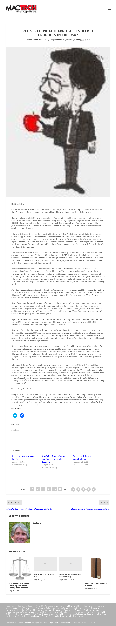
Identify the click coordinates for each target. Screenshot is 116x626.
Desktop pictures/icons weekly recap (70, 575)
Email (68, 622)
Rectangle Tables (101, 606)
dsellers (38, 39)
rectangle (60, 610)
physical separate (76, 616)
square (51, 612)
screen (31, 612)
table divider (101, 612)
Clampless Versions (79, 608)
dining (89, 610)
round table (34, 616)
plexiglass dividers (40, 614)
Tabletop (43, 612)
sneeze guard (89, 612)
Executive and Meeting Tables (18, 610)
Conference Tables (64, 606)
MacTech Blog (60, 39)
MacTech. (27, 622)
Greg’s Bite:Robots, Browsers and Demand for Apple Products (54, 459)
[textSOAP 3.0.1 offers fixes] (45, 564)
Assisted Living (46, 608)
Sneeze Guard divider (74, 614)
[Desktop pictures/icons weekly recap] (70, 564)
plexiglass (64, 612)
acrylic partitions (22, 616)
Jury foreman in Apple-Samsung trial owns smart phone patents (19, 585)
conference (76, 610)
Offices (34, 610)
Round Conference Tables (16, 608)
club (83, 610)
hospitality (10, 612)
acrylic (52, 610)
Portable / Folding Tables (83, 606)
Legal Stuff (53, 622)
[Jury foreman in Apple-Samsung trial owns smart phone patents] (20, 568)
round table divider (57, 614)
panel (57, 612)
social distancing (76, 612)
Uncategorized (73, 39)
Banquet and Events (61, 608)
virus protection (25, 614)
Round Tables (33, 608)
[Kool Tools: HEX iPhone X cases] (96, 568)
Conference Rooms (95, 608)
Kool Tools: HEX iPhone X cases (96, 584)
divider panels (12, 614)
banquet (67, 610)
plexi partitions (90, 614)
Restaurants (43, 610)
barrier (25, 612)
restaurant (97, 610)
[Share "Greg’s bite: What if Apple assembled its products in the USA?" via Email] (60, 489)
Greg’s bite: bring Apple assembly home (83, 457)
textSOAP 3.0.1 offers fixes (44, 575)
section (19, 612)
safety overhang (47, 616)
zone (37, 612)
